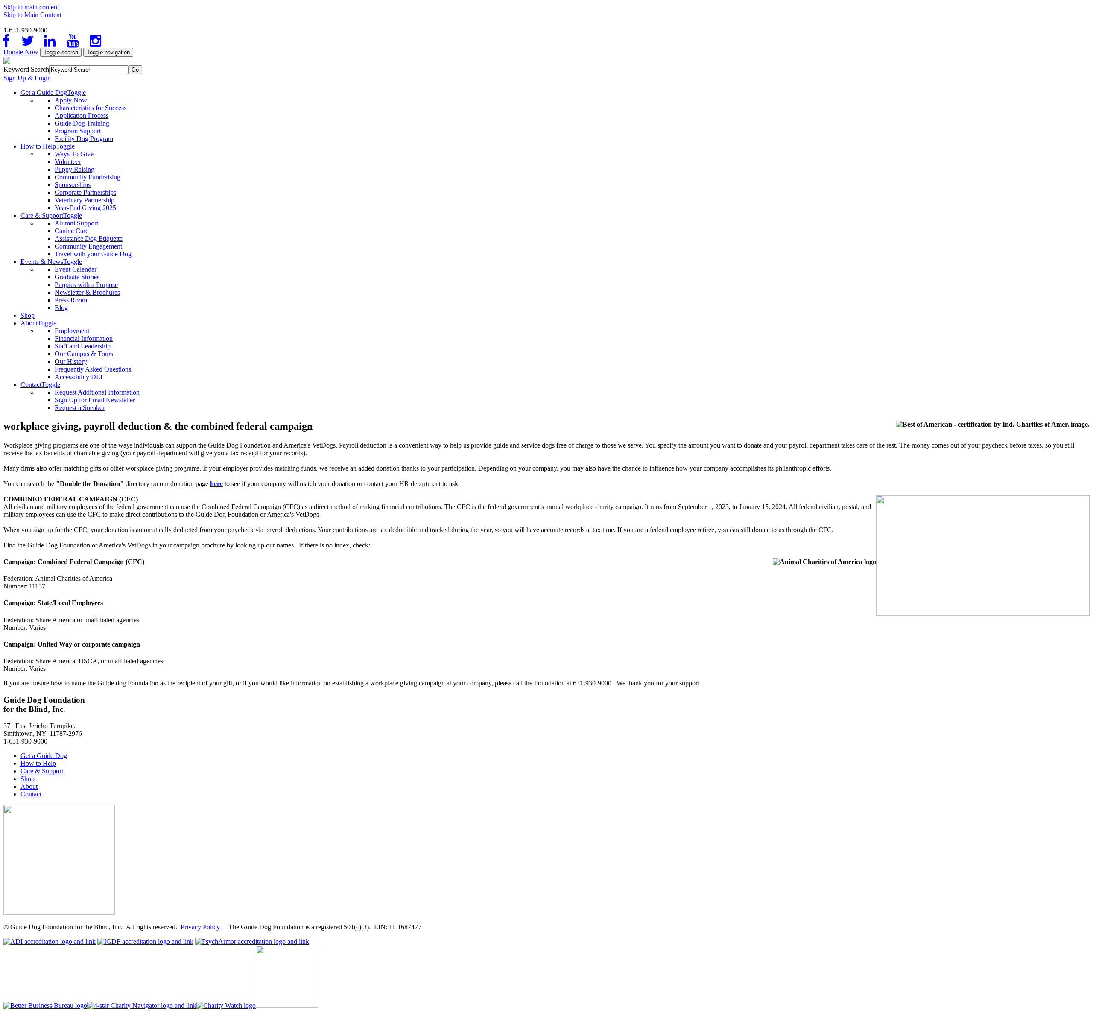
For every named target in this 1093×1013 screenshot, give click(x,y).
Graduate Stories (77, 277)
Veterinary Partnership (84, 200)
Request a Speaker (80, 407)
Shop (27, 315)
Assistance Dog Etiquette (89, 238)
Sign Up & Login (27, 78)
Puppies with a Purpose (86, 284)
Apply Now (71, 100)
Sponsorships (73, 184)
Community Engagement (88, 246)
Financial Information (84, 338)
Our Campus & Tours (84, 353)
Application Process (81, 115)
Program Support (78, 131)
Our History (71, 361)
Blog (61, 307)
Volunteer (68, 161)
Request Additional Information (97, 392)
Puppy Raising (74, 169)
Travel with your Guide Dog (93, 254)
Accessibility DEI (78, 377)
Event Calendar (75, 269)
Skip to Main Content (32, 14)
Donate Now (20, 52)
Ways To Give (74, 154)
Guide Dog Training (82, 123)
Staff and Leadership (83, 346)
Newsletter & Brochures (87, 292)
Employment (72, 330)
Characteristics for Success (90, 107)
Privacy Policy (200, 927)
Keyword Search (26, 69)
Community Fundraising (87, 177)
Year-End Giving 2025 (85, 207)
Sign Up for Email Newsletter (95, 400)
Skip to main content (31, 7)
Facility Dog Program (84, 138)
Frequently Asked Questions (93, 369)
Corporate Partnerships (85, 192)
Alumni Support (76, 223)
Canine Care (71, 230)
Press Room (71, 300)
